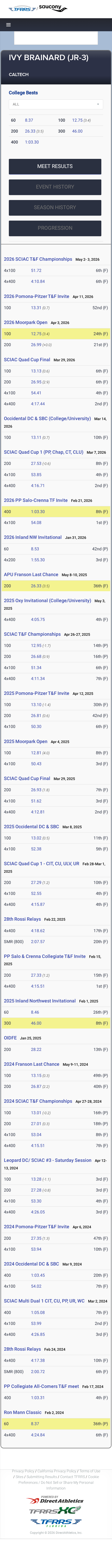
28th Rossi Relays (22, 919)
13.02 (36, 838)
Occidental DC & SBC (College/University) (47, 418)
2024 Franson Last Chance (31, 1064)
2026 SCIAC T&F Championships (38, 259)
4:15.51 (38, 986)
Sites (19, 1477)
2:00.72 (38, 1371)
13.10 (36, 704)
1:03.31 (38, 1397)
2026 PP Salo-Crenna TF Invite (36, 500)
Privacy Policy (23, 1471)
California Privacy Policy (57, 1471)
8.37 (29, 120)
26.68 (36, 656)
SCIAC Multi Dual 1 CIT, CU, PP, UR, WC (44, 1301)
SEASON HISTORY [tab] (55, 207)
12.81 (36, 752)
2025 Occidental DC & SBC (31, 826)
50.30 (36, 726)
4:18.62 (38, 930)
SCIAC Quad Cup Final (27, 359)
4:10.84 (38, 281)
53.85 (36, 474)
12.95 (36, 645)
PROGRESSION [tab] (55, 228)
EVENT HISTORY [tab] (55, 187)
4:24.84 (38, 1434)
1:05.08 (38, 1312)
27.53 (36, 463)
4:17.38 (38, 1360)
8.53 (35, 548)
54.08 (36, 522)
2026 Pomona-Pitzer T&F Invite (36, 296)
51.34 (36, 667)
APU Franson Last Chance (31, 574)
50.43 (36, 763)
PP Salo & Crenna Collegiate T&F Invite (45, 956)
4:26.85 (38, 1334)
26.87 (36, 1086)
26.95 (36, 381)
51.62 (36, 801)
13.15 (36, 1075)
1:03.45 (38, 1275)
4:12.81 (38, 811)
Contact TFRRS (73, 1477)
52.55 (36, 893)
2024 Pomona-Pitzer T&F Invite (36, 1226)
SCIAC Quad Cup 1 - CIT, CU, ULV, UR (41, 863)
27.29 (36, 882)
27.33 (36, 975)
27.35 (36, 1238)
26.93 (36, 789)
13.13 (36, 371)
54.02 (36, 1286)
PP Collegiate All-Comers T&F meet (41, 1386)
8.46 (35, 1012)
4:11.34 (38, 678)
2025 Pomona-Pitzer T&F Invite (36, 693)
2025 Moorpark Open (25, 741)
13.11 (36, 437)
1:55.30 (38, 559)
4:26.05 (38, 1212)
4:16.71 (38, 485)
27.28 (36, 1190)
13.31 (36, 307)
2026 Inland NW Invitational (33, 537)
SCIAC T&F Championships (32, 634)
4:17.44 (38, 403)
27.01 (36, 1123)
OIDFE (10, 1037)
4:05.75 (38, 619)
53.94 (36, 1249)
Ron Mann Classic (22, 1412)
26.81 (36, 715)
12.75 (77, 120)
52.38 (36, 848)
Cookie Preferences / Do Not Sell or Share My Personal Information (58, 1482)
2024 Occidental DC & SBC (31, 1264)
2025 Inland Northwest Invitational (40, 1000)
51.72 (36, 270)
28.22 (36, 1049)
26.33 (30, 131)
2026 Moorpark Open (25, 322)
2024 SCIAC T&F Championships (38, 1101)
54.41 (36, 392)
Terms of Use (89, 1471)
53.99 (36, 1323)
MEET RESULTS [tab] (55, 166)
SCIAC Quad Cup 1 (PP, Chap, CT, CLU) (44, 452)
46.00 (77, 131)
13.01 (36, 1112)
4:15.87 (38, 904)
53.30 (36, 1201)
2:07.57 (38, 941)
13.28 (36, 1179)
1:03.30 (32, 142)
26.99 (36, 344)
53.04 (36, 1134)
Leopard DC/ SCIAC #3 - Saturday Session (47, 1160)
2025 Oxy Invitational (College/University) (47, 600)
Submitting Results (42, 1477)
